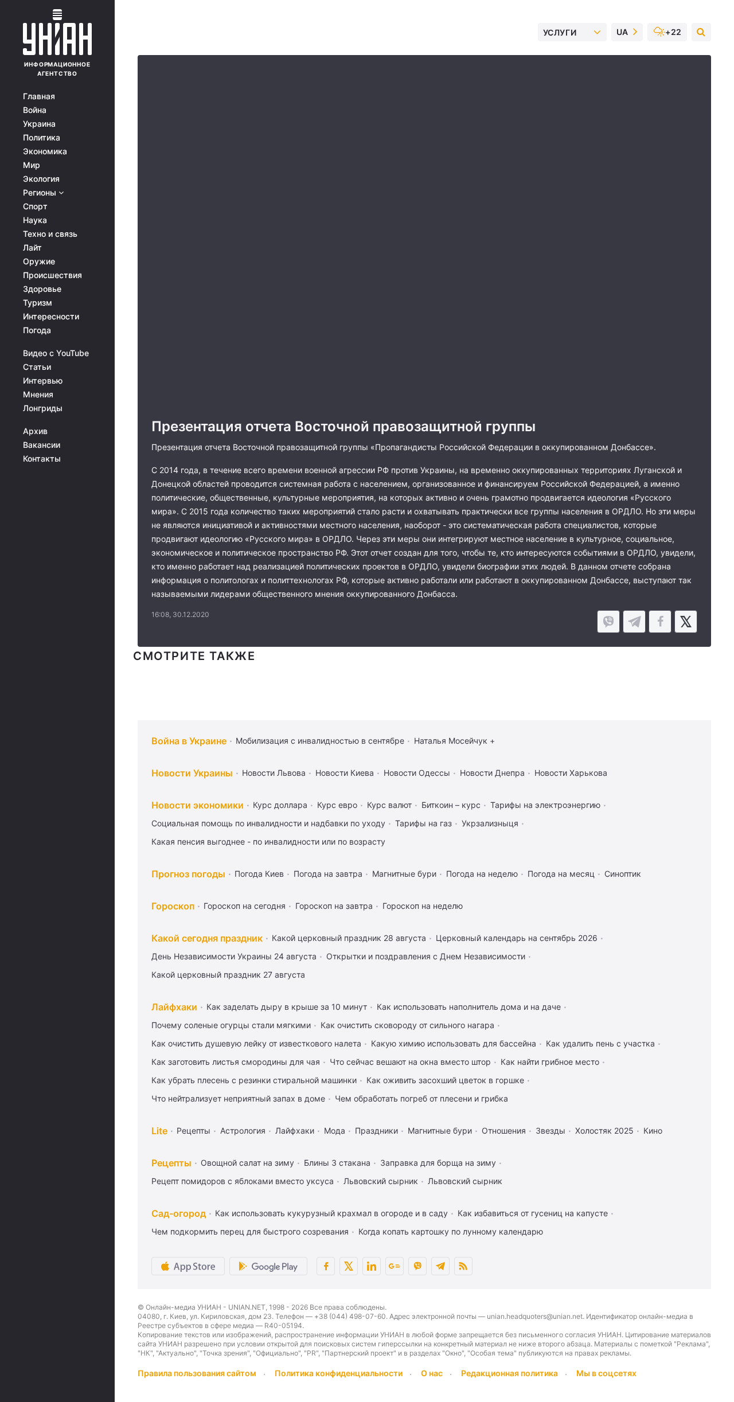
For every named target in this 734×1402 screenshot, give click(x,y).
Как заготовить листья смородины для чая (235, 1062)
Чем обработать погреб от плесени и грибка (421, 1098)
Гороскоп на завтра (334, 906)
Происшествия (52, 275)
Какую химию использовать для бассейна (453, 1043)
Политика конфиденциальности (339, 1373)
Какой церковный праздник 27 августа (228, 974)
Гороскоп (172, 906)
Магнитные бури (404, 873)
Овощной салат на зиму (247, 1162)
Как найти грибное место (550, 1062)
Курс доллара (280, 805)
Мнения (38, 394)
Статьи (37, 367)
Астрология (243, 1130)
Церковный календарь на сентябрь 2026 (517, 938)
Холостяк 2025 (604, 1130)
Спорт (35, 206)
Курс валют (389, 805)
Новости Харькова (570, 773)
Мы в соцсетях (606, 1373)
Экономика (45, 151)
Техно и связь (50, 234)
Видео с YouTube (56, 353)
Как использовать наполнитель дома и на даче (469, 1007)
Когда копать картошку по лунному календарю (450, 1231)
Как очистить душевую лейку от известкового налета (256, 1043)
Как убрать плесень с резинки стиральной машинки (254, 1080)
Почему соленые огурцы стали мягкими (231, 1025)
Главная (39, 96)
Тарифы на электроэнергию (545, 805)
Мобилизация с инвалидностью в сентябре (320, 740)
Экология (41, 178)
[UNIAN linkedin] (371, 1266)
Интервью (43, 380)
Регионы (40, 192)
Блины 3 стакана (337, 1162)
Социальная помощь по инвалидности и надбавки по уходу (268, 823)
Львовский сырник (380, 1181)
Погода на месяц (561, 873)
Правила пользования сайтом (197, 1373)
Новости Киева (344, 773)
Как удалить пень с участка (600, 1043)
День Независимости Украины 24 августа (234, 956)
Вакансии (41, 445)
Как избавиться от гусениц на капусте (533, 1213)
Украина (39, 123)
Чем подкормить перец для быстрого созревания (250, 1231)
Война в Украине (189, 741)
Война (34, 110)
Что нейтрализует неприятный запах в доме (238, 1098)
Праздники (376, 1130)
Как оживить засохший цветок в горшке (445, 1080)
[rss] (463, 1266)
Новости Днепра (492, 773)
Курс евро (337, 805)
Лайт (32, 247)
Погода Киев (259, 873)
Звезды (550, 1130)
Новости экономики (197, 805)
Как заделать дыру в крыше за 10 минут (286, 1007)
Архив (35, 431)
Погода (37, 330)
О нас (432, 1373)
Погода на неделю (482, 873)
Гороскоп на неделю (422, 906)
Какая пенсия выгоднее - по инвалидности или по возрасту (268, 841)
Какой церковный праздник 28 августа (349, 938)
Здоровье (42, 289)
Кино (652, 1130)
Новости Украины (192, 773)
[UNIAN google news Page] (394, 1266)
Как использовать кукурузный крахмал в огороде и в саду (331, 1213)
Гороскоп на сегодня (245, 906)
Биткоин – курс (451, 805)
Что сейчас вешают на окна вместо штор (410, 1062)
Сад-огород (178, 1213)
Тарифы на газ (423, 823)
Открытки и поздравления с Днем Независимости (425, 956)
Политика (41, 137)
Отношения (504, 1130)
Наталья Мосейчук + (454, 740)
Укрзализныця (490, 823)
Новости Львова (274, 773)
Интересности (51, 316)
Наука (35, 220)
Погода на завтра (328, 873)
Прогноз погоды (188, 874)
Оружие (39, 261)
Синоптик (622, 873)
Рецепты (193, 1130)
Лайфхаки (174, 1007)
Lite (159, 1131)
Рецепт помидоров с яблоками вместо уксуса (242, 1181)
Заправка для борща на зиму (438, 1162)
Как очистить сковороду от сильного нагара (407, 1025)
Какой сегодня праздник (207, 938)
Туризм (37, 302)
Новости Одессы (417, 773)
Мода (334, 1130)
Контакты (42, 458)
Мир (31, 165)
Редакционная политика (509, 1373)
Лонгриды (43, 408)
